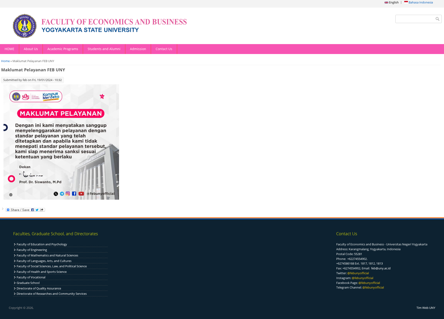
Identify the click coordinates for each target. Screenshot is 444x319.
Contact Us (164, 49)
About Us (31, 49)
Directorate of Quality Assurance (39, 288)
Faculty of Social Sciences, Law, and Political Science (52, 266)
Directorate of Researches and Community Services (52, 294)
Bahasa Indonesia (420, 2)
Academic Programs (62, 49)
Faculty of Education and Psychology (42, 244)
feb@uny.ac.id (381, 268)
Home (5, 61)
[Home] (111, 26)
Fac (19, 255)
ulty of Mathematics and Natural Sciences (49, 255)
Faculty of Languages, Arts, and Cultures (44, 261)
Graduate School (28, 283)
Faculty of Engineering (32, 250)
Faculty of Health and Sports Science (42, 272)
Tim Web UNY (425, 308)
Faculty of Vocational (31, 277)
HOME (9, 49)
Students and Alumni (104, 49)
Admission (138, 49)
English (393, 2)
